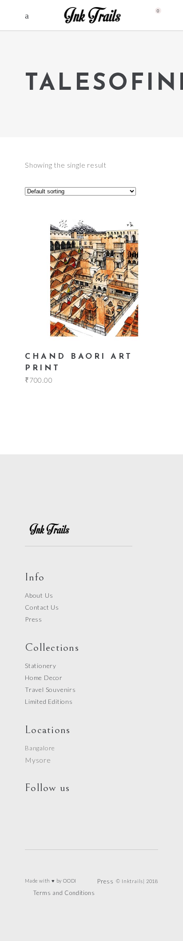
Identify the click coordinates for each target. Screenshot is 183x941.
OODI (69, 880)
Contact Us (42, 607)
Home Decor (44, 677)
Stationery (40, 665)
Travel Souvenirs (50, 689)
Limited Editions (49, 701)
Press (33, 619)
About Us (39, 595)
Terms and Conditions (64, 892)
